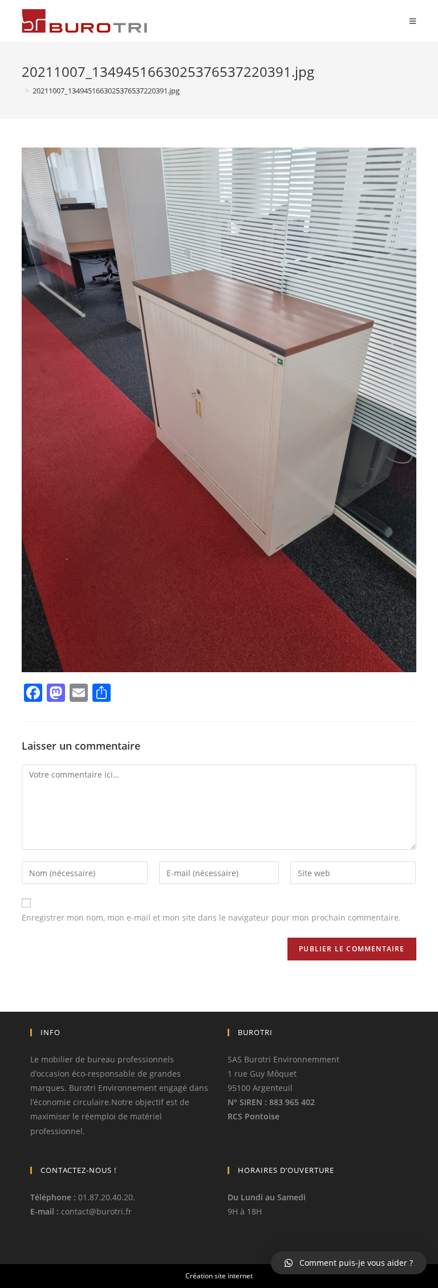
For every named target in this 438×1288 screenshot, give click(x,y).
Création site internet (219, 1276)
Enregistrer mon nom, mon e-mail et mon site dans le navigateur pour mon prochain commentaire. (211, 917)
